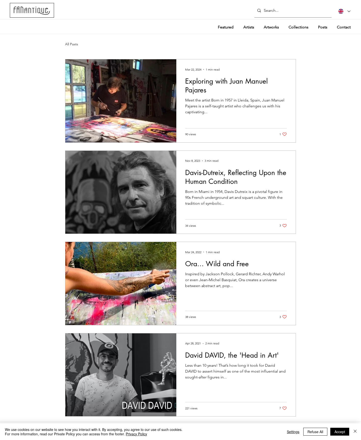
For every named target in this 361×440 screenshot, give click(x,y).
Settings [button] (293, 431)
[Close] (355, 431)
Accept (339, 431)
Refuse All (315, 431)
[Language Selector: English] (344, 11)
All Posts (71, 44)
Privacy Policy (136, 433)
